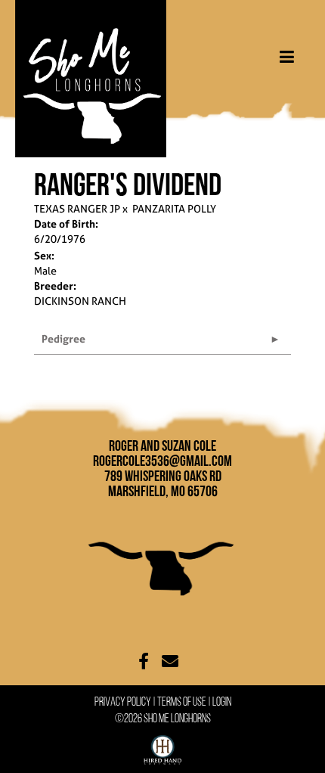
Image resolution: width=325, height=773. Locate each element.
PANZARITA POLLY (174, 208)
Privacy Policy (122, 701)
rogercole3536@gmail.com (162, 460)
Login (221, 701)
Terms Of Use (181, 701)
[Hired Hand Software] (162, 746)
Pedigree (63, 338)
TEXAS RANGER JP (77, 208)
